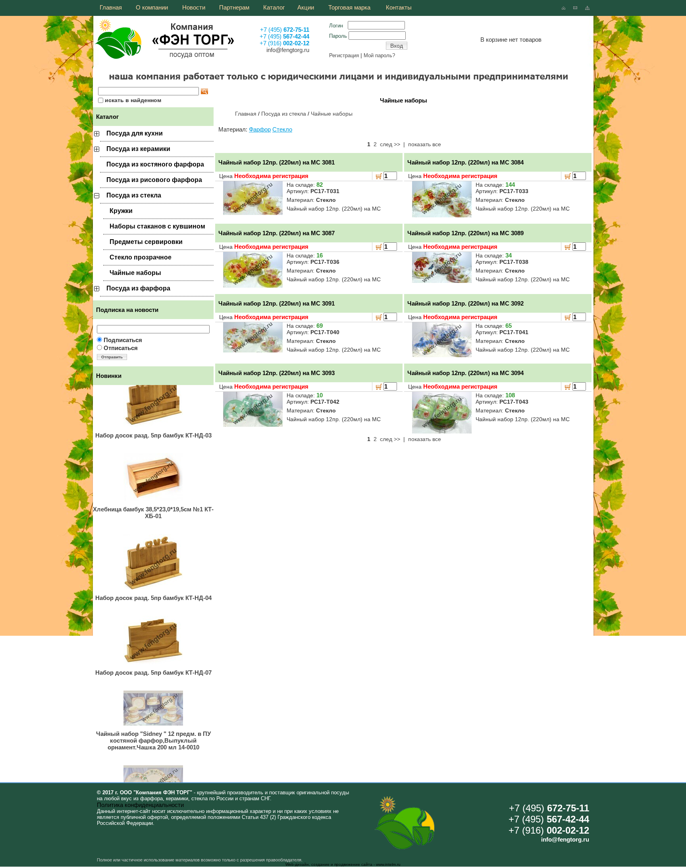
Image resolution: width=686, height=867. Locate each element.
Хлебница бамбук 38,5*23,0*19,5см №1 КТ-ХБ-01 (153, 500)
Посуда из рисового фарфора (154, 179)
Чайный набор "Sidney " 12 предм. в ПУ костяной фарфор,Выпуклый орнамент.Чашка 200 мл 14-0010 (153, 728)
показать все (424, 144)
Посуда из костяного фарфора (155, 164)
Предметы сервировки (146, 241)
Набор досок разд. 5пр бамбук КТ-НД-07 (153, 660)
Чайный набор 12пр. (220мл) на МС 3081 (276, 162)
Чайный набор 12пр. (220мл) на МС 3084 (465, 162)
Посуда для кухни (134, 133)
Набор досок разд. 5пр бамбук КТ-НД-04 (153, 586)
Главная (245, 113)
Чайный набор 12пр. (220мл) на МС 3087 (276, 233)
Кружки (121, 210)
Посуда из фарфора (138, 288)
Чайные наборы (135, 272)
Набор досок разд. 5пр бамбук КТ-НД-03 (153, 423)
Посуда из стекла (133, 195)
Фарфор (260, 129)
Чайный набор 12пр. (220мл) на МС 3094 (465, 373)
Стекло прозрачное (141, 257)
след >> (390, 144)
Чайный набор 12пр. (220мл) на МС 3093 (276, 373)
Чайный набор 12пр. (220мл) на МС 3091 (276, 303)
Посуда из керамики (138, 148)
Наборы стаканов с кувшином (157, 226)
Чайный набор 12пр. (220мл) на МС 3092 (465, 303)
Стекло (282, 129)
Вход (396, 46)
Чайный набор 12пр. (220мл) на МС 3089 (465, 233)
